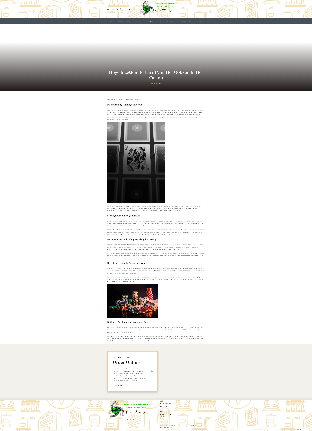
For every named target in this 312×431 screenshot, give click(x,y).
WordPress (170, 427)
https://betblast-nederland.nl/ (178, 117)
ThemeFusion (186, 425)
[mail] (126, 9)
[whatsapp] (123, 9)
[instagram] (120, 9)
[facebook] (117, 9)
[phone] (129, 9)
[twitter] (130, 419)
